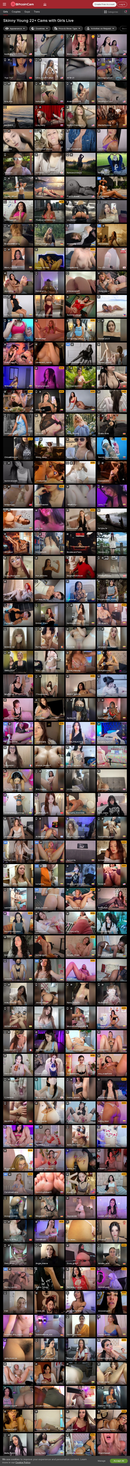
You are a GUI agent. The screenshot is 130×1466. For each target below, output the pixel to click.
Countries (40, 28)
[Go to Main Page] (25, 4)
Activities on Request (101, 28)
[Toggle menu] (4, 4)
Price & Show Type (68, 28)
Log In (122, 4)
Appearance (16, 28)
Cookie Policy (22, 1462)
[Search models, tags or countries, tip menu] (125, 12)
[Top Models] (45, 4)
